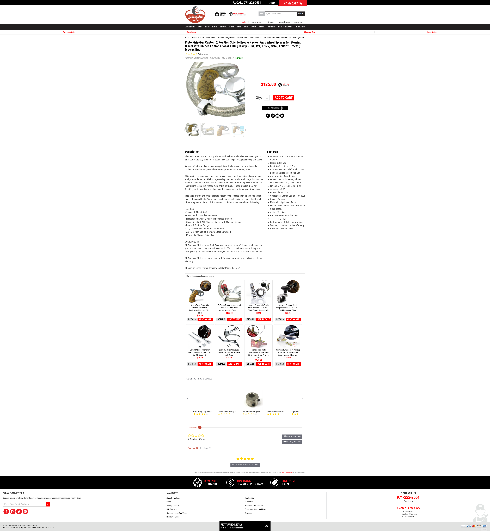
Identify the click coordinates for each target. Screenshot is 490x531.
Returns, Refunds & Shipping (13, 527)
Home (187, 38)
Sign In (271, 2)
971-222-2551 (408, 497)
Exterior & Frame (242, 27)
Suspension (271, 27)
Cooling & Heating (211, 27)
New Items (191, 32)
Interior (253, 27)
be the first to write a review (245, 465)
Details (192, 319)
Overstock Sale (69, 32)
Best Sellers (432, 32)
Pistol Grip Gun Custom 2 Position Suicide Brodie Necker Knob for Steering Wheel (274, 38)
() (295, 3)
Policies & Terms (30, 527)
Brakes (200, 27)
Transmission (300, 27)
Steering (262, 27)
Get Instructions (274, 108)
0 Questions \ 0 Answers (197, 439)
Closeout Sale (309, 32)
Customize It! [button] (299, 22)
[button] (187, 398)
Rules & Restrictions (287, 472)
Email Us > (408, 501)
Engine (231, 27)
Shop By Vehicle (256, 22)
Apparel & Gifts (190, 27)
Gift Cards (270, 22)
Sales (244, 22)
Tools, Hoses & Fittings (285, 27)
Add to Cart (284, 98)
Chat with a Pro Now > (408, 508)
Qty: (259, 98)
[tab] (193, 448)
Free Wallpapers (284, 22)
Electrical (223, 27)
